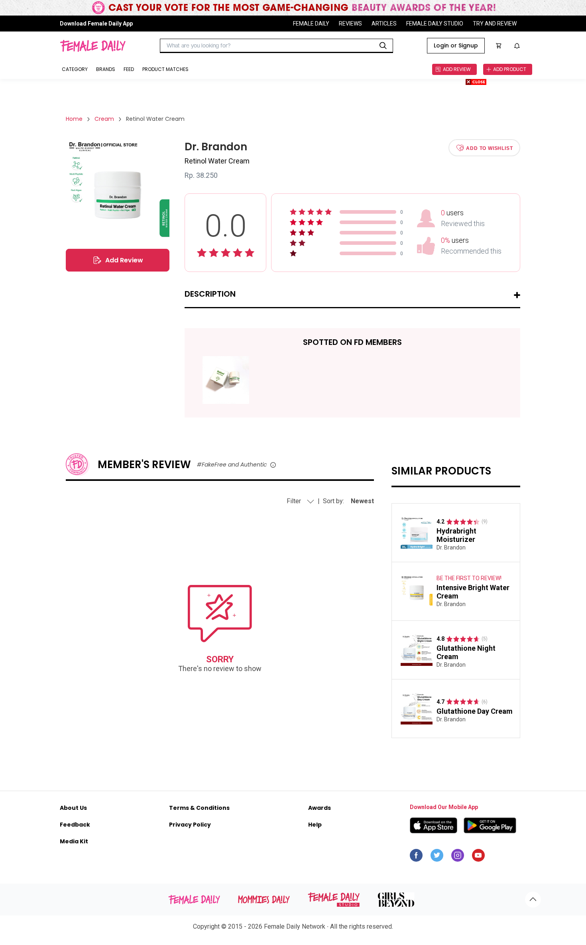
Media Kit (74, 841)
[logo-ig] (457, 857)
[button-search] (383, 46)
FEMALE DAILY (311, 23)
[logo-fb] (416, 857)
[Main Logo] (93, 46)
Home (74, 119)
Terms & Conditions (199, 808)
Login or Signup (456, 45)
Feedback (75, 825)
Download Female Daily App (96, 23)
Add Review (124, 260)
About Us (73, 808)
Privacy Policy (190, 825)
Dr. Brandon (451, 547)
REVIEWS (350, 23)
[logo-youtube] (478, 857)
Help (315, 825)
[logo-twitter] (437, 857)
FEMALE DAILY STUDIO (434, 23)
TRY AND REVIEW (495, 23)
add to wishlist (489, 148)
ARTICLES (384, 23)
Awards (319, 808)
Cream (104, 119)
